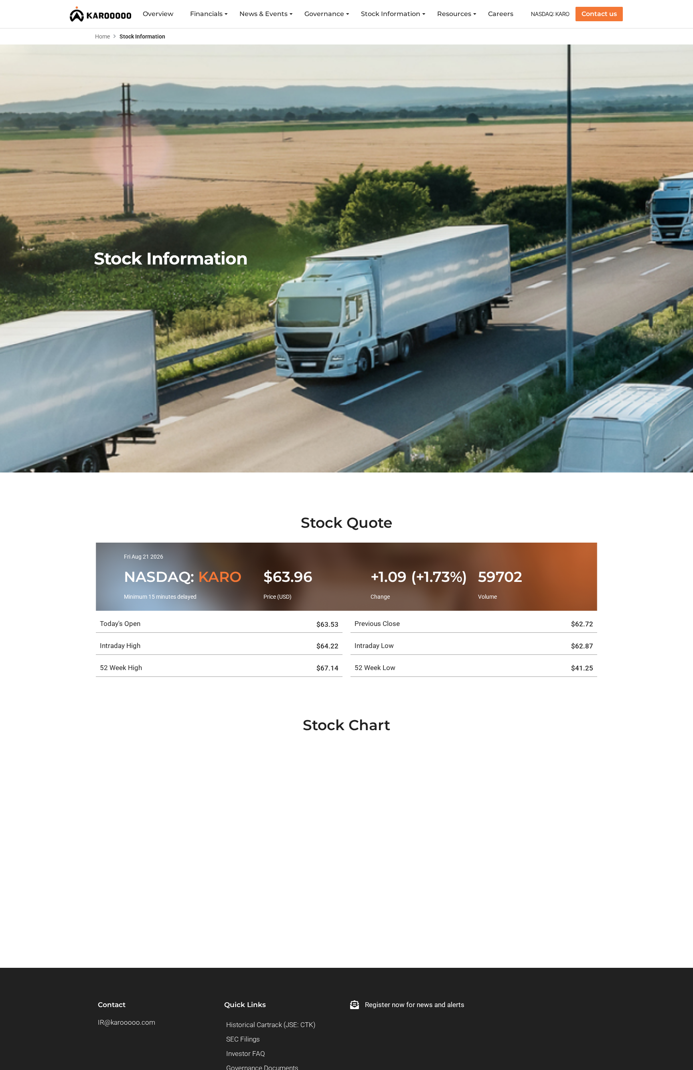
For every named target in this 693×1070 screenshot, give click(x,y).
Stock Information (390, 14)
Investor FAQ (245, 1054)
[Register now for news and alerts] (354, 1004)
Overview (158, 14)
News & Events (263, 14)
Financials (206, 14)
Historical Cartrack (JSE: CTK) (271, 1025)
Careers (500, 14)
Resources (454, 14)
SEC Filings (243, 1039)
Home (102, 36)
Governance (324, 14)
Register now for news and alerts (414, 1005)
